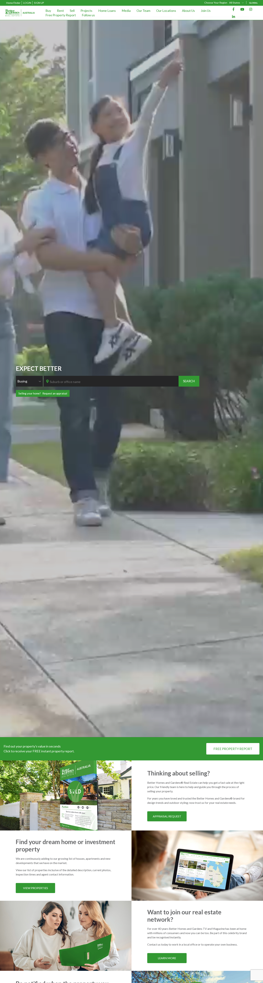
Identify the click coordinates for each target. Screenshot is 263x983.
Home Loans (107, 11)
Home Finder (13, 2)
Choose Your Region (215, 2)
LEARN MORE (167, 958)
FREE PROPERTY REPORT (232, 749)
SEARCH (189, 381)
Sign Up (39, 2)
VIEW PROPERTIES (35, 888)
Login (27, 2)
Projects (86, 11)
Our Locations (166, 11)
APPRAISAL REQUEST (167, 816)
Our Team (143, 11)
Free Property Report (60, 15)
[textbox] (113, 382)
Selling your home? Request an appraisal (42, 393)
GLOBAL (253, 2)
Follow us (88, 15)
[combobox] (237, 2)
